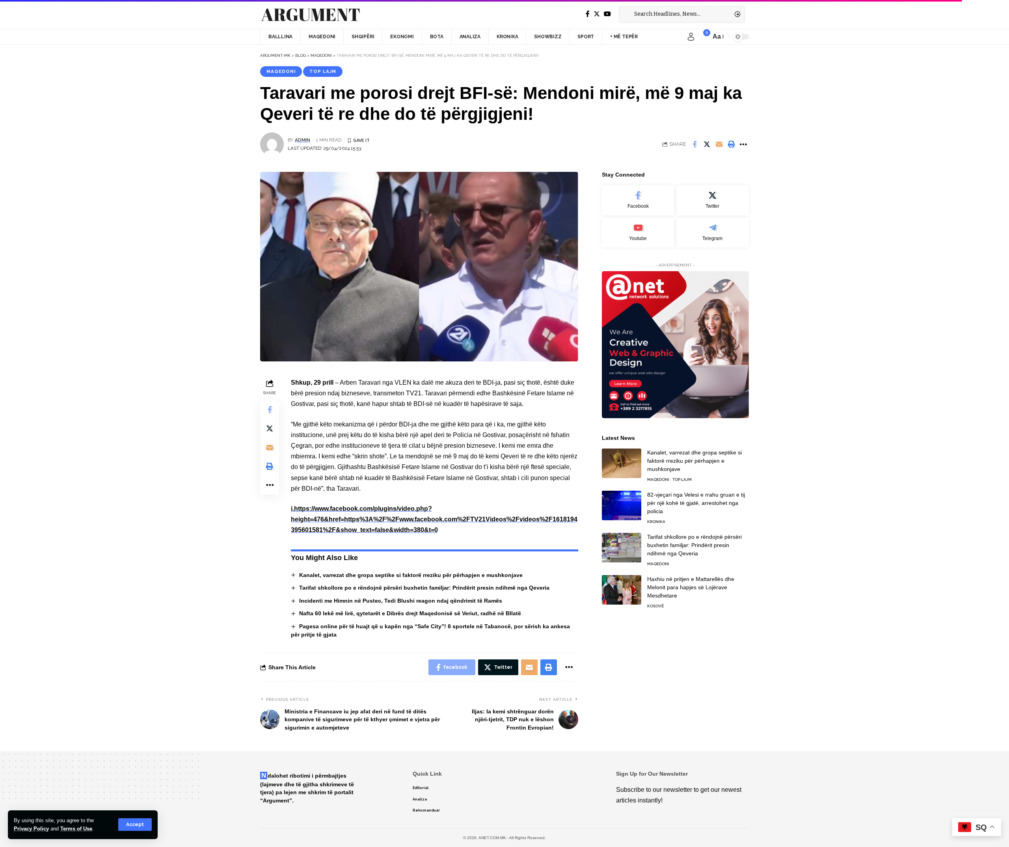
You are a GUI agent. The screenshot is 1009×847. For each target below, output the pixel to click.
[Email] (718, 144)
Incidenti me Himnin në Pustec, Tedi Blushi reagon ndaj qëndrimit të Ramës (400, 601)
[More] (743, 144)
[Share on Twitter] (706, 144)
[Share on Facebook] (694, 144)
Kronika (656, 521)
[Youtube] (638, 232)
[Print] (731, 144)
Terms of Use (76, 829)
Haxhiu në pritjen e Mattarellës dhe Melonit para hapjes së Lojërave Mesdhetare (690, 587)
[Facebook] (588, 14)
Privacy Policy (31, 829)
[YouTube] (607, 14)
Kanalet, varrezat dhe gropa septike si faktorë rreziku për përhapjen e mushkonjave (411, 575)
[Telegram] (712, 232)
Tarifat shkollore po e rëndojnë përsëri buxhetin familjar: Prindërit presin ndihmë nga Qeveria (424, 588)
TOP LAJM (322, 71)
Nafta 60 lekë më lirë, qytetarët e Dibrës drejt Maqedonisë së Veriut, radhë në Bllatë (410, 613)
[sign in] (691, 37)
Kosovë (655, 606)
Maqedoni (281, 71)
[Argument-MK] (310, 14)
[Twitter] (597, 14)
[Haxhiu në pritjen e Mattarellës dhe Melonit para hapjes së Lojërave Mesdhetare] (621, 590)
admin (302, 140)
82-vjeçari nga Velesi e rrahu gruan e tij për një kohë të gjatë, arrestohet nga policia (696, 502)
